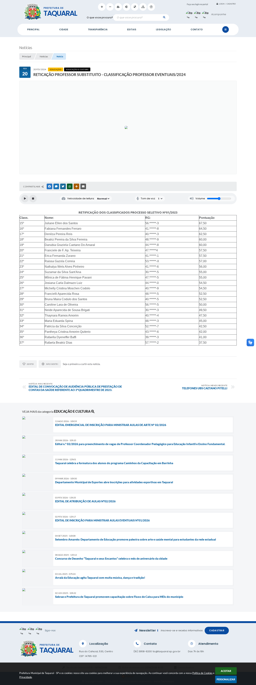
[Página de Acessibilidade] (151, 7)
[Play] (25, 198)
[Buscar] (164, 17)
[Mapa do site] (143, 7)
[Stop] (33, 198)
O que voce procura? (100, 17)
